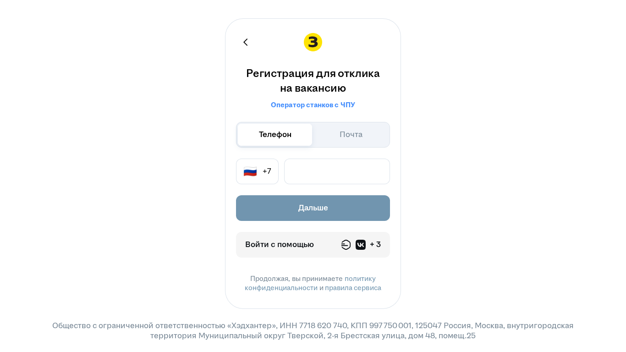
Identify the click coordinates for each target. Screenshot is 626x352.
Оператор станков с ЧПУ (313, 105)
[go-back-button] (246, 42)
